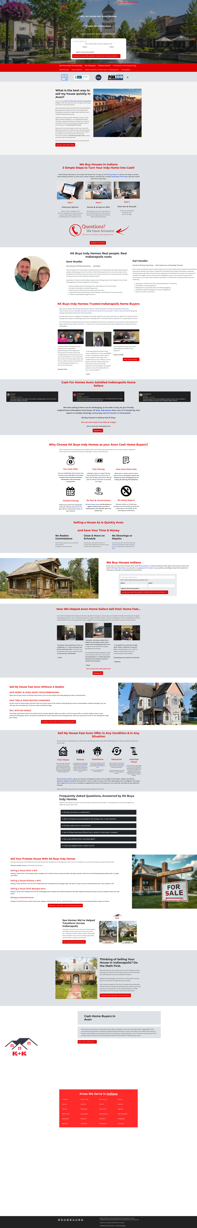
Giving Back (125, 70)
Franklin (64, 1109)
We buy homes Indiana (64, 779)
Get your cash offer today (65, 145)
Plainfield (102, 1119)
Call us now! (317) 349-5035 (128, 2)
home (121, 475)
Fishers (101, 1104)
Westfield (65, 1123)
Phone (85, 47)
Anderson (65, 1099)
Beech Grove (84, 1099)
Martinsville (65, 1114)
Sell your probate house (18, 865)
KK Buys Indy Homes (102, 410)
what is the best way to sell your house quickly (77, 101)
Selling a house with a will (19, 873)
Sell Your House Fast (102, 475)
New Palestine (103, 1114)
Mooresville (84, 1114)
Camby (120, 1099)
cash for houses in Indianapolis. (117, 413)
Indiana (112, 1093)
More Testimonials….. (131, 359)
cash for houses (91, 479)
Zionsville (121, 1123)
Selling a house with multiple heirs (22, 891)
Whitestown (103, 1123)
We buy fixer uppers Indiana (62, 763)
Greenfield (84, 1109)
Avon (97, 767)
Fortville (120, 1104)
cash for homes (147, 568)
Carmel (64, 1104)
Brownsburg (103, 1099)
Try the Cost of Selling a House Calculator (115, 995)
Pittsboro (83, 1119)
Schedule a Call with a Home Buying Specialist (58, 722)
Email (112, 47)
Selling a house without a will (20, 883)
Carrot (123, 1225)
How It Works (76, 70)
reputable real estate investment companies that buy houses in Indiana (96, 311)
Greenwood (102, 1109)
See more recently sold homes (74, 942)
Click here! (100, 789)
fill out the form (70, 783)
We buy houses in (113, 174)
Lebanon (120, 1109)
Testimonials (64, 70)
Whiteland (84, 1123)
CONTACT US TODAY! (98, 243)
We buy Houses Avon (92, 504)
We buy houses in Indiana (147, 566)
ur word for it (81, 324)
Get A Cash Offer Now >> (87, 1042)
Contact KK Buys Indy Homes (95, 1035)
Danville (83, 1104)
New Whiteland (122, 1114)
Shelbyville (121, 1119)
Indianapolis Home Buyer (119, 176)
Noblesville (65, 1119)
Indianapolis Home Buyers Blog (124, 66)
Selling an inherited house (19, 901)
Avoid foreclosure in (101, 765)
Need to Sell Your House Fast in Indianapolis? (102, 70)
